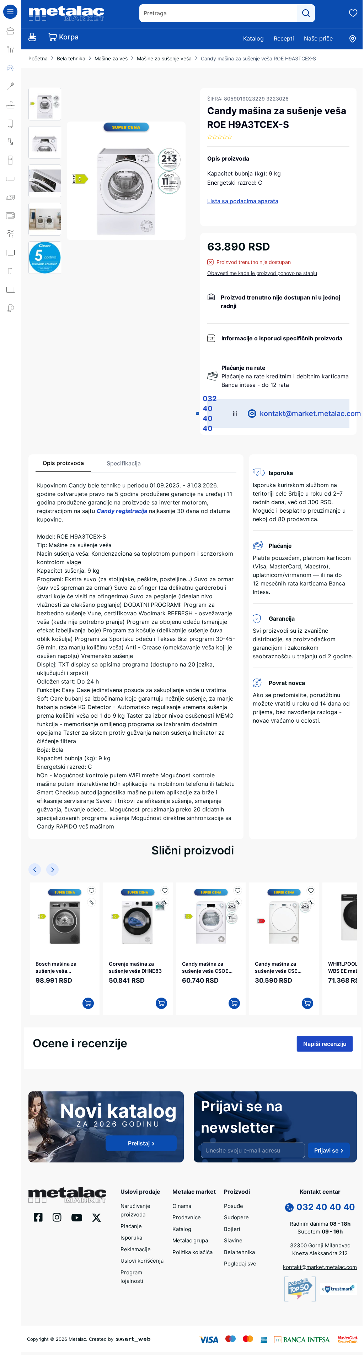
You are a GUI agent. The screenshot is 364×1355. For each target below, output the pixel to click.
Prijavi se (326, 1150)
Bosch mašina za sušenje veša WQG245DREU (56, 967)
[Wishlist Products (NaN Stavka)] (353, 13)
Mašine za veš (111, 58)
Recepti (284, 38)
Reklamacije (136, 1249)
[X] (96, 1217)
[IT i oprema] (10, 289)
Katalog (253, 38)
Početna (38, 58)
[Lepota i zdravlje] (10, 234)
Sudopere (236, 1217)
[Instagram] (57, 1216)
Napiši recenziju (325, 1043)
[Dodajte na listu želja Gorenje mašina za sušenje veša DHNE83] (164, 890)
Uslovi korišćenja (142, 1260)
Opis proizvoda (63, 462)
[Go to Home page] (66, 13)
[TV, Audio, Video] (10, 252)
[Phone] (289, 1206)
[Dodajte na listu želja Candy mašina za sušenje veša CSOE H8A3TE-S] (237, 890)
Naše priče (318, 38)
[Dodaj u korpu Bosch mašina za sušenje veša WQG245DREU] (88, 1003)
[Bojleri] (10, 123)
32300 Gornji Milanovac (320, 1245)
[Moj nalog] (32, 37)
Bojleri (232, 1229)
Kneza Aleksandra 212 (320, 1253)
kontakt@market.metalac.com (310, 413)
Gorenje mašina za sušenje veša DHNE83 (135, 967)
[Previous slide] (34, 869)
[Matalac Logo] (67, 1194)
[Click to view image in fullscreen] (126, 181)
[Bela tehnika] (10, 160)
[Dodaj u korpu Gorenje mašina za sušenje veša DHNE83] (161, 1003)
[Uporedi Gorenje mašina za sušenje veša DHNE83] (164, 902)
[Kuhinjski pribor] (10, 86)
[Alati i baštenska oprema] (10, 326)
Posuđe (233, 1206)
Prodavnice (186, 1217)
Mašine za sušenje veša (164, 58)
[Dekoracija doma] (10, 308)
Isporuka (131, 1237)
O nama (181, 1206)
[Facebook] (38, 1216)
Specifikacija (124, 463)
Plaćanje (131, 1226)
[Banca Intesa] (302, 1339)
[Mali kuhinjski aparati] (10, 216)
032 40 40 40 (210, 413)
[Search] (306, 13)
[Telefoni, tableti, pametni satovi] (10, 271)
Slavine (233, 1240)
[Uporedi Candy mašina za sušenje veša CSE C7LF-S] (310, 902)
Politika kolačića (192, 1252)
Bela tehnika (71, 58)
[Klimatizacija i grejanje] (10, 179)
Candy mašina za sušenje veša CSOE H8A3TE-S (205, 967)
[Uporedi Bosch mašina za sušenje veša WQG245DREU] (91, 902)
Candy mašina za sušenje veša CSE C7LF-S (276, 967)
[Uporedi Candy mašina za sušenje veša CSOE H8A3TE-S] (237, 902)
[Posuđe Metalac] (10, 31)
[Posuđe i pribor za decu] (10, 68)
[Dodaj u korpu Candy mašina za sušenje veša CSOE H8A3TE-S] (234, 1003)
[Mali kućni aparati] (10, 197)
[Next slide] (52, 869)
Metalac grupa (190, 1240)
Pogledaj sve (240, 1263)
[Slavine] (10, 142)
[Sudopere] (10, 105)
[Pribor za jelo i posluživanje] (10, 49)
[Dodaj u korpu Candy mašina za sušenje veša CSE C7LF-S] (307, 1003)
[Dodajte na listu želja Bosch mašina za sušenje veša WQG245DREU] (91, 890)
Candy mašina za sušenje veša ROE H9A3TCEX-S (258, 58)
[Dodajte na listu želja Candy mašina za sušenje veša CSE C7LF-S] (310, 890)
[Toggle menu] (10, 12)
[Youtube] (76, 1217)
